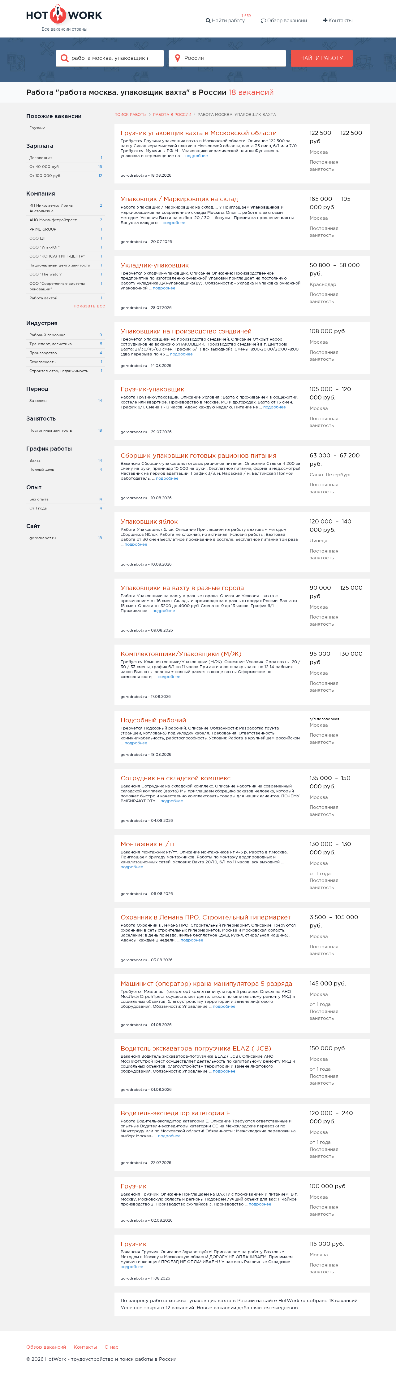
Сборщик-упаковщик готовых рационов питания (199, 455)
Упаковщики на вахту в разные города (182, 587)
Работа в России (172, 114)
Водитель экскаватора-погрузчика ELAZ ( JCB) (196, 1048)
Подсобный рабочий (153, 720)
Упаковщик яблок (149, 521)
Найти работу (228, 20)
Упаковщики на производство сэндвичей (186, 331)
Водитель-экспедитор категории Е (175, 1113)
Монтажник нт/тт (148, 844)
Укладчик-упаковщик (155, 265)
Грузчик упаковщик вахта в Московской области (199, 133)
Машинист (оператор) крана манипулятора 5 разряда (206, 983)
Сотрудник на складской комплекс (175, 778)
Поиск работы (130, 114)
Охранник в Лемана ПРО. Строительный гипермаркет (206, 917)
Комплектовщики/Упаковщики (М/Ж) (181, 653)
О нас (111, 1347)
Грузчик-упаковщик (152, 389)
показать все (89, 305)
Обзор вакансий (286, 20)
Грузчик (133, 1186)
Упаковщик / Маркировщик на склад (179, 199)
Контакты (340, 20)
